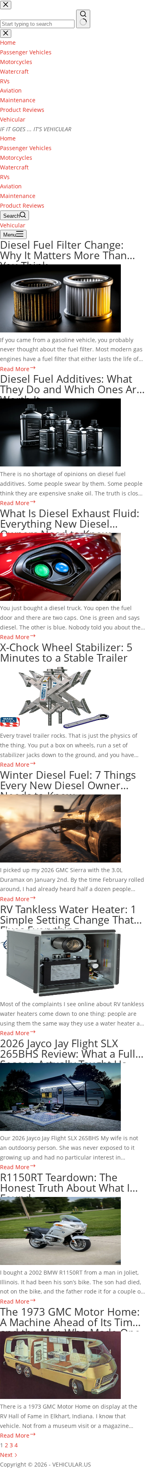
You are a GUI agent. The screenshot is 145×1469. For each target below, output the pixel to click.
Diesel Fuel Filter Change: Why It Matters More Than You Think (63, 255)
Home (8, 138)
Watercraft (14, 167)
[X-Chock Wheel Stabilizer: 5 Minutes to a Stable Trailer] (54, 726)
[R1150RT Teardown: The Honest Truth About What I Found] (60, 1263)
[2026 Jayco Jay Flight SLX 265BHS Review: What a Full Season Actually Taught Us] (60, 1129)
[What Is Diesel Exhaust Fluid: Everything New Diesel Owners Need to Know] (60, 598)
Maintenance (17, 196)
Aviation (11, 186)
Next (7, 1455)
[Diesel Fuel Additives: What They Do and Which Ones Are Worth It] (60, 464)
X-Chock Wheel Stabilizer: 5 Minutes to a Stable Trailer (66, 652)
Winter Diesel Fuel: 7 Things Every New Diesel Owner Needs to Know (68, 785)
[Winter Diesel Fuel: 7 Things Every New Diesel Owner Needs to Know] (60, 860)
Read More (18, 369)
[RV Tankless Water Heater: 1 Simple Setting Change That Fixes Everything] (60, 994)
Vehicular (12, 119)
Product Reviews (22, 205)
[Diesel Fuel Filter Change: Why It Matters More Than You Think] (60, 330)
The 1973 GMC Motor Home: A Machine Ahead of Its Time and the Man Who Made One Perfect (70, 1327)
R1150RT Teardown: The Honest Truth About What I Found (65, 1187)
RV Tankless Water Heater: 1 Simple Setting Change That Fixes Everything (68, 919)
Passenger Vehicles (26, 148)
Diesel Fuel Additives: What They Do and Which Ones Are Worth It (71, 389)
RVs (5, 177)
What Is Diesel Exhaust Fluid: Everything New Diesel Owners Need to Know (69, 523)
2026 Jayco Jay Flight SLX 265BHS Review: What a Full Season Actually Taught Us (67, 1053)
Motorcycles (16, 157)
